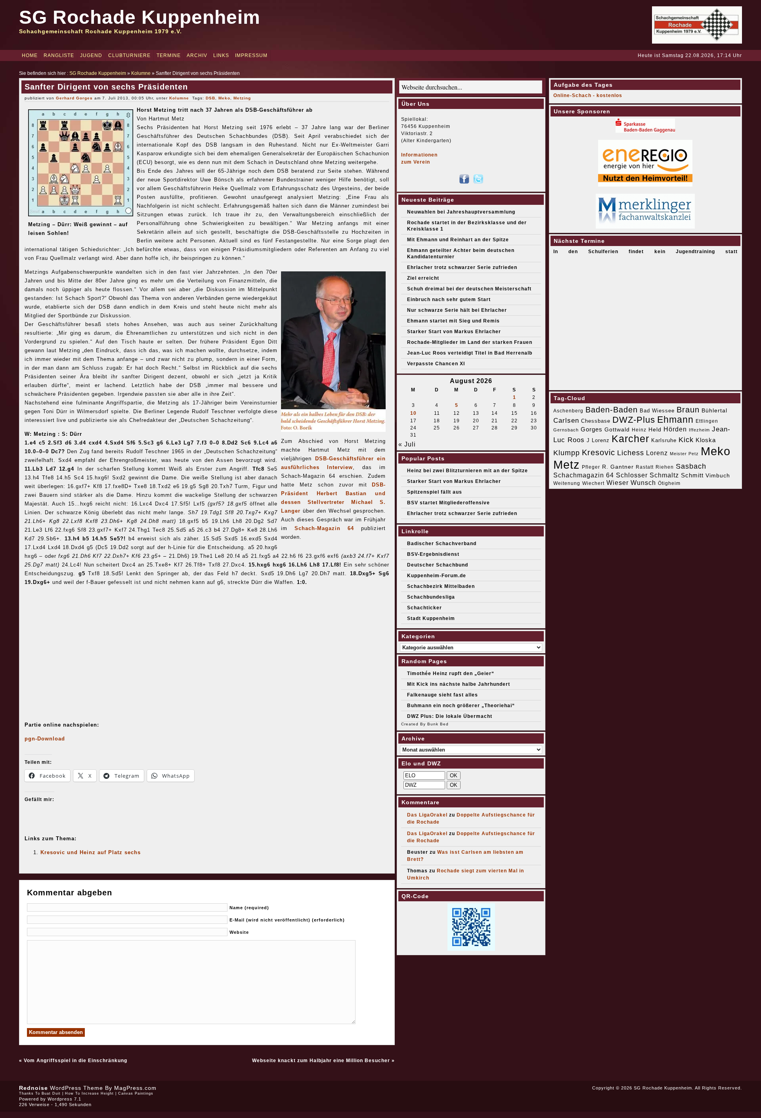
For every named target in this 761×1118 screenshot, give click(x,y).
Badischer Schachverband (441, 543)
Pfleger (591, 467)
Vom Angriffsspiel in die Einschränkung (75, 1060)
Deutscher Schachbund (437, 565)
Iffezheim (699, 429)
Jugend (91, 55)
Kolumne (141, 73)
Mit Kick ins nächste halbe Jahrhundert (458, 684)
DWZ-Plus (633, 420)
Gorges (591, 429)
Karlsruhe (664, 440)
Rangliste (59, 55)
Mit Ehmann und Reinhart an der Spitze (458, 239)
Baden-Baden (611, 409)
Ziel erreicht (423, 278)
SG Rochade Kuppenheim (139, 17)
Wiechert (593, 483)
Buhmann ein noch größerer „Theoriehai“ (461, 705)
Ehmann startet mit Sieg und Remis (453, 321)
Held (655, 429)
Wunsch (643, 482)
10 (413, 413)
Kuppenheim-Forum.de (436, 575)
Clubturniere (129, 55)
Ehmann (675, 419)
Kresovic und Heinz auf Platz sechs (90, 852)
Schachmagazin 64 (583, 475)
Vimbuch (718, 475)
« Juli (407, 444)
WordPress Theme (76, 1088)
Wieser (617, 482)
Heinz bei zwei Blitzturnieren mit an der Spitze (467, 470)
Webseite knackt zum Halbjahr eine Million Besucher (321, 1060)
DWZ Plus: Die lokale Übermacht (449, 716)
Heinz (639, 430)
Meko (224, 98)
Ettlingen (707, 421)
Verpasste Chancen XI (436, 363)
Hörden (675, 429)
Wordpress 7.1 (64, 1099)
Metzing (242, 98)
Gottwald (617, 429)
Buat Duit (51, 1093)
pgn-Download (45, 739)
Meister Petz (684, 453)
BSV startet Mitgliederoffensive (448, 503)
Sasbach (691, 466)
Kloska (706, 440)
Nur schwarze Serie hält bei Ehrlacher (457, 310)
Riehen (665, 467)
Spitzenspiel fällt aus (434, 492)
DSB (210, 98)
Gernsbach (566, 429)
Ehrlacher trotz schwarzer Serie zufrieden (462, 267)
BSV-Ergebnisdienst (433, 554)
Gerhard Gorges (74, 98)
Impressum (251, 55)
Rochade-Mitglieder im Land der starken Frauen (469, 342)
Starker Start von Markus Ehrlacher (454, 331)
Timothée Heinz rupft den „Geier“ (450, 673)
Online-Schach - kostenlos (587, 95)
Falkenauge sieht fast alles (442, 695)
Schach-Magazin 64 (324, 528)
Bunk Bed (438, 724)
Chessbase (595, 421)
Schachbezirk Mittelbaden (441, 586)
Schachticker (424, 608)
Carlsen (566, 420)
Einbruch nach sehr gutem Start (449, 299)
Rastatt (645, 467)
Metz (566, 464)
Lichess (630, 453)
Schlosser (632, 475)
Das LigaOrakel (427, 815)
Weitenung (566, 483)
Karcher (630, 438)
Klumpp (566, 452)
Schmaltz (664, 475)
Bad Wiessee (657, 411)
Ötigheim (669, 483)
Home (30, 55)
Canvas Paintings (135, 1093)
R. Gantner (618, 467)
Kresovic (598, 452)
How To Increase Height (89, 1093)
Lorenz (657, 452)
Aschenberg (568, 410)
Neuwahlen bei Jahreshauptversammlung (461, 212)
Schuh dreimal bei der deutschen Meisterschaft (469, 289)
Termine (169, 55)
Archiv (197, 55)
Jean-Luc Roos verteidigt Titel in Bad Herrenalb (469, 353)
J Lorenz (598, 440)
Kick (686, 440)
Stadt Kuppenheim (431, 618)
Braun (688, 409)
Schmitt (692, 475)
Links (221, 55)
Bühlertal (714, 411)
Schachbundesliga (431, 597)
